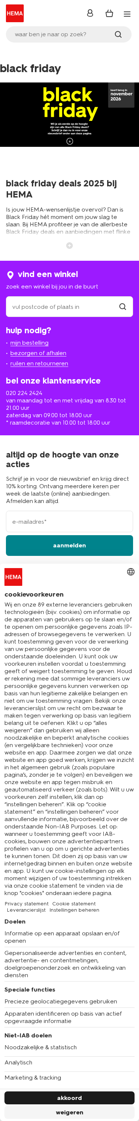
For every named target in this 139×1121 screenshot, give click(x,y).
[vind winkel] (122, 306)
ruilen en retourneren (39, 363)
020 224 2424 (24, 392)
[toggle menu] (127, 14)
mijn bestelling (29, 342)
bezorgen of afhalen (38, 353)
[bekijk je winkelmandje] (109, 13)
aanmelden (69, 545)
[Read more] (69, 245)
